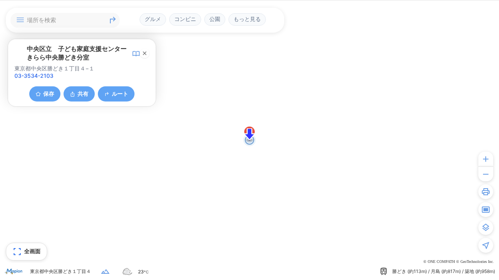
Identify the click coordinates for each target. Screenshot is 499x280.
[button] (249, 134)
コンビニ (185, 19)
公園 (214, 19)
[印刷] (485, 191)
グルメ (153, 19)
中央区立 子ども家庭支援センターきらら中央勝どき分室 (77, 53)
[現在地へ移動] (485, 245)
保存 (48, 93)
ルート (120, 93)
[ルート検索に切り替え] (112, 20)
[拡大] (485, 159)
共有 (83, 93)
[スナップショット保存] (485, 209)
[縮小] (485, 173)
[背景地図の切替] (485, 227)
